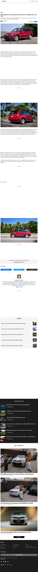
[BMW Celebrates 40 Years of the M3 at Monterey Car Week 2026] (2, 430)
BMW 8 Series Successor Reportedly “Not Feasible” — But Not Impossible (20, 436)
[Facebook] (16, 287)
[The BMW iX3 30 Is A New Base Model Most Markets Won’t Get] (2, 411)
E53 (1, 266)
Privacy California (3, 548)
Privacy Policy (15, 547)
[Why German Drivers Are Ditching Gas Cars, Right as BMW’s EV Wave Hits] (2, 423)
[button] (36, 241)
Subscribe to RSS (3, 547)
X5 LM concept (9, 83)
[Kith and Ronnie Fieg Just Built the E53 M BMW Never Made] (35, 338)
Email (32, 269)
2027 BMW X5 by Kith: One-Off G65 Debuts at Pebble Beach (12, 334)
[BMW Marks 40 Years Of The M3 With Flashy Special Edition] (2, 404)
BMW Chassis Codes (16, 544)
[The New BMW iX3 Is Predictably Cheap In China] (2, 417)
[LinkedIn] (21, 287)
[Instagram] (19, 287)
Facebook (6, 269)
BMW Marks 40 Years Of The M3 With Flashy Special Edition (18, 404)
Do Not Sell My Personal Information (30, 547)
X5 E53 (4, 266)
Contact (26, 544)
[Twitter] (18, 287)
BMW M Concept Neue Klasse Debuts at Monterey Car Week (12, 345)
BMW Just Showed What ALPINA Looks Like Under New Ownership (13, 323)
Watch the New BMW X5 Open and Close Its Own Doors (15, 532)
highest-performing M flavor (27, 153)
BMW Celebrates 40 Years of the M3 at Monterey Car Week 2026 (19, 430)
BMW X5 (1, 12)
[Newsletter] (33, 1)
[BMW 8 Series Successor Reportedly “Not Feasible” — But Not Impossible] (2, 436)
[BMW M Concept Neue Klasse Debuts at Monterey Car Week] (35, 344)
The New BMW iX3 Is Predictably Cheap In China (15, 417)
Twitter (19, 269)
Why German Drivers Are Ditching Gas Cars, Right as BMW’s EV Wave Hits (20, 423)
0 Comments (35, 21)
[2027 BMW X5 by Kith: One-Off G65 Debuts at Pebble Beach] (35, 333)
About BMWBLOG (3, 544)
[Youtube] (6, 562)
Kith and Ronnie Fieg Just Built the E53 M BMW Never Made (12, 340)
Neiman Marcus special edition (26, 53)
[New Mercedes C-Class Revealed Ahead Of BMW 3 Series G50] (35, 327)
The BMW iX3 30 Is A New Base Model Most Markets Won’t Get (18, 411)
